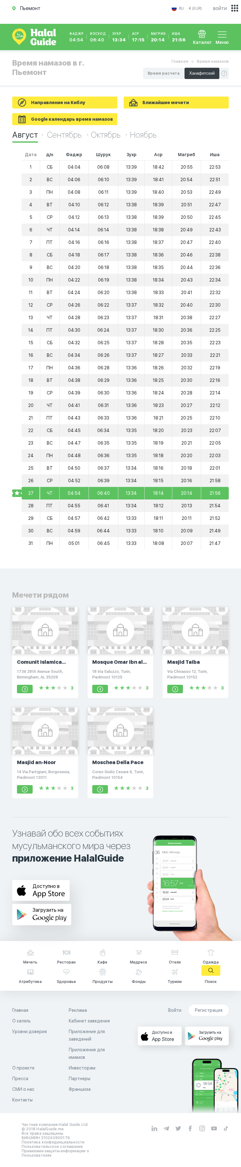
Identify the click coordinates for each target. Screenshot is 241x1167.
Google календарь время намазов (72, 119)
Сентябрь (65, 135)
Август (25, 135)
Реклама (78, 1010)
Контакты (22, 1099)
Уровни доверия (29, 1031)
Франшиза (80, 1089)
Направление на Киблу (58, 102)
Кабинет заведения (89, 1020)
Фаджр (76, 37)
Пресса (20, 1078)
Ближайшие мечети (165, 102)
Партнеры (79, 1078)
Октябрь (106, 135)
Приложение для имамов (87, 1053)
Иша (178, 37)
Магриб (158, 37)
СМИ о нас (23, 1089)
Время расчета (164, 73)
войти (220, 8)
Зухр (119, 37)
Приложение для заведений (87, 1035)
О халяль (21, 1020)
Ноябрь (143, 135)
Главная (179, 61)
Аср (138, 37)
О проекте (23, 1067)
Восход (98, 37)
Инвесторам (82, 1067)
